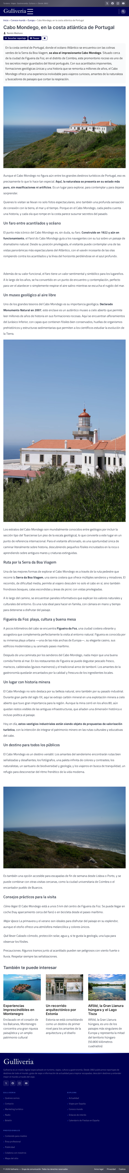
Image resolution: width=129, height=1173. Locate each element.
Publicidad (10, 1147)
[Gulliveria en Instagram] (118, 3)
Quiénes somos (12, 1098)
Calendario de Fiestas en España (84, 1120)
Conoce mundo (18, 20)
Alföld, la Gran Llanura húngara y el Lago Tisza (105, 1010)
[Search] (123, 11)
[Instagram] (19, 1083)
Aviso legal (98, 1169)
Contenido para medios (16, 1136)
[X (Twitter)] (6, 1083)
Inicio (5, 20)
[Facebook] (12, 1083)
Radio (7, 1114)
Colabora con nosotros (15, 1152)
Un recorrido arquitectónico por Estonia (61, 1010)
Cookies (122, 1169)
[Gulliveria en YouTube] (123, 3)
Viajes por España (77, 1103)
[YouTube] (26, 1083)
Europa (31, 20)
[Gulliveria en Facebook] (112, 3)
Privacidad (111, 1169)
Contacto (9, 1103)
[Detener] (44, 38)
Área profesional (13, 1141)
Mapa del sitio (11, 1158)
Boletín (8, 1120)
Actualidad (74, 1098)
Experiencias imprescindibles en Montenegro (18, 1010)
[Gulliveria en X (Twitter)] (107, 3)
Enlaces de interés (77, 1114)
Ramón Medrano (15, 33)
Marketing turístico (14, 1109)
